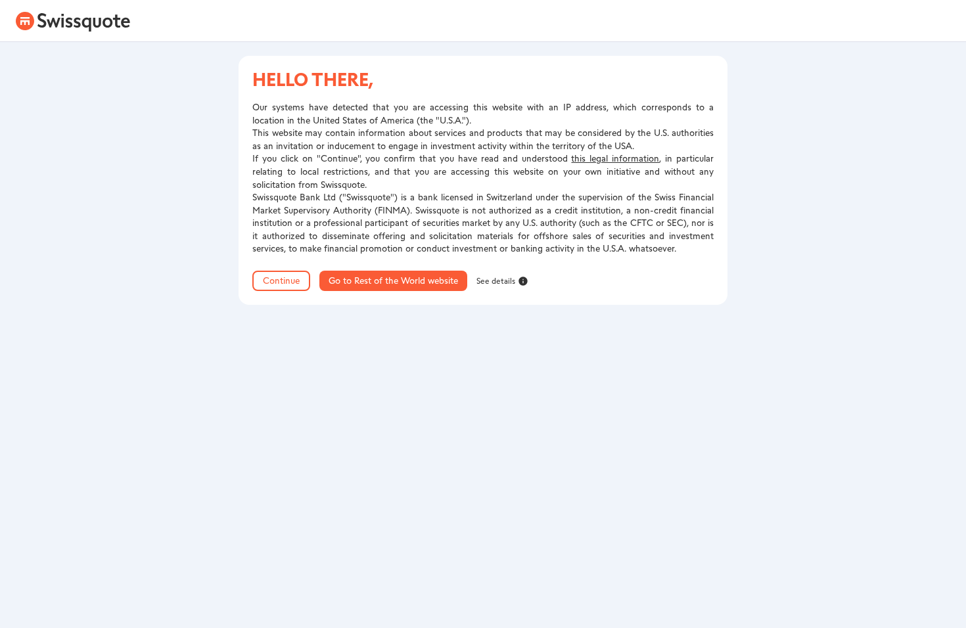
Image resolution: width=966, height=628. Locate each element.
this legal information (615, 158)
